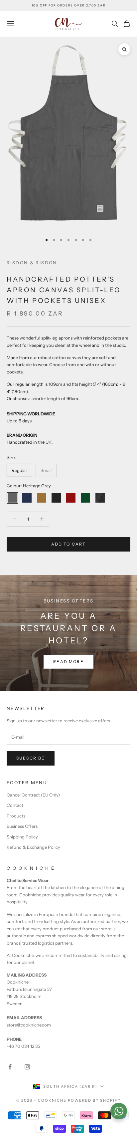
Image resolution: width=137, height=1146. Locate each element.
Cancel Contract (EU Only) (33, 795)
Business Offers (22, 826)
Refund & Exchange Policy (33, 847)
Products (16, 815)
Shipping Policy (22, 836)
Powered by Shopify (94, 1100)
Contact (15, 805)
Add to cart (68, 544)
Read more (68, 661)
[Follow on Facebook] (10, 1066)
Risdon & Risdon (32, 262)
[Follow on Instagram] (27, 1066)
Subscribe (30, 758)
